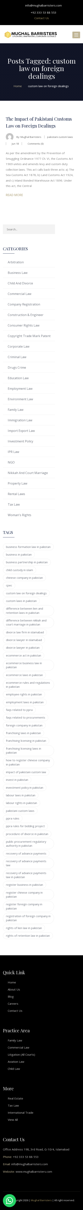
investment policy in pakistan (24, 787)
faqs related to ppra (19, 710)
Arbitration (16, 262)
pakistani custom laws (20, 811)
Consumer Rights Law (23, 325)
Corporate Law (18, 346)
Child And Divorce (20, 283)
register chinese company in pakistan (24, 894)
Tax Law (14, 504)
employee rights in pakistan (24, 694)
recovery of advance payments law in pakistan (26, 875)
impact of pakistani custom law (26, 772)
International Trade (20, 1112)
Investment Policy (20, 441)
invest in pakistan (17, 780)
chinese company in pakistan (24, 578)
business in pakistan (19, 554)
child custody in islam (19, 570)
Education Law (18, 378)
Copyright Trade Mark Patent (29, 336)
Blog (11, 996)
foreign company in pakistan (24, 725)
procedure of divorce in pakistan (27, 834)
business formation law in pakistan (28, 547)
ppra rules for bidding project (25, 826)
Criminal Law (17, 357)
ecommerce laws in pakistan (24, 675)
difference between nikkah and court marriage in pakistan (26, 622)
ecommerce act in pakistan (23, 655)
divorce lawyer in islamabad (24, 640)
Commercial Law (19, 294)
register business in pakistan (24, 885)
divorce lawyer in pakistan (23, 647)
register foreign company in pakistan (24, 906)
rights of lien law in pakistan (24, 928)
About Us (14, 989)
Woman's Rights (19, 515)
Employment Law (20, 388)
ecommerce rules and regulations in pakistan (28, 685)
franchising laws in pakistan (23, 733)
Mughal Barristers (30, 137)
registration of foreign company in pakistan (28, 918)
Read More (14, 195)
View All (13, 1120)
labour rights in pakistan (21, 803)
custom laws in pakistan (21, 601)
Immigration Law (20, 420)
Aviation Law (16, 1061)
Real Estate (15, 1098)
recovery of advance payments (26, 853)
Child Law (14, 1069)
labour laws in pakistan (20, 795)
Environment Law (20, 399)
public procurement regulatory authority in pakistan (26, 843)
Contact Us (41, 18)
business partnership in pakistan (27, 562)
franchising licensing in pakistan (26, 741)
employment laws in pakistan (25, 702)
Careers (13, 1003)
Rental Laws (16, 494)
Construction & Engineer (25, 315)
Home (12, 982)
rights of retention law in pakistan (28, 935)
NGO (11, 462)
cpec (9, 585)
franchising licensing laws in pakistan (23, 750)
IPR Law (13, 452)
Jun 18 (15, 143)
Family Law (15, 410)
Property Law (17, 483)
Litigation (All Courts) (21, 1054)
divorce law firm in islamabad (25, 632)
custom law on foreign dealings (26, 593)
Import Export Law (21, 431)
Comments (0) (35, 143)
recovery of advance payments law (26, 863)
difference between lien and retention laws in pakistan (24, 610)
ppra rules (12, 818)
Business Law (17, 273)
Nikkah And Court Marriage (28, 473)
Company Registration (24, 304)
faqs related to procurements (25, 717)
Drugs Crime (17, 367)
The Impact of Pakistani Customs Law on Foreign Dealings (39, 122)
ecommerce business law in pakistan (24, 665)
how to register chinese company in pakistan (28, 762)
